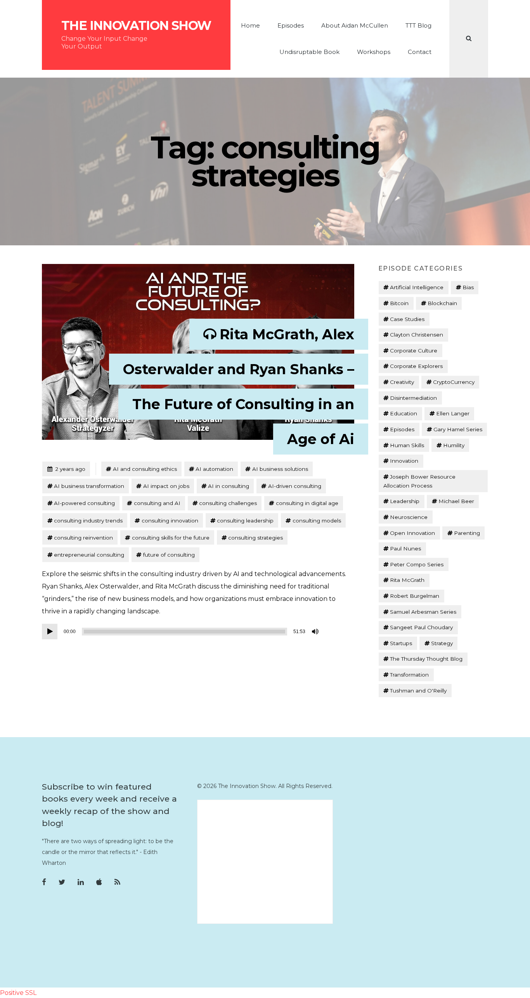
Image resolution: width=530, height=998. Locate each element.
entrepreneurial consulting (89, 555)
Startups (401, 643)
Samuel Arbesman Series (423, 612)
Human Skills (407, 445)
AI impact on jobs (166, 486)
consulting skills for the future (171, 538)
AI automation (214, 469)
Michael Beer (456, 501)
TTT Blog (418, 25)
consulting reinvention (83, 538)
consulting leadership (245, 520)
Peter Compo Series (416, 564)
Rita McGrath (407, 580)
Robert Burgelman (414, 596)
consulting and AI (157, 503)
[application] (181, 631)
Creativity (402, 382)
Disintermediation (413, 398)
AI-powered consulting (84, 503)
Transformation (409, 675)
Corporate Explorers (416, 366)
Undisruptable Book (309, 52)
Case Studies (407, 319)
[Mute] (316, 631)
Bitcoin (399, 303)
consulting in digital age (307, 503)
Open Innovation (412, 533)
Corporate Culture (413, 350)
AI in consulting (228, 486)
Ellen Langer (452, 413)
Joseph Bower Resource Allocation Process (419, 481)
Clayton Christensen (416, 335)
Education (403, 413)
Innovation (404, 461)
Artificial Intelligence (416, 287)
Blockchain (442, 303)
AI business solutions (280, 469)
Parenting (467, 533)
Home (250, 25)
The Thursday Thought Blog (426, 659)
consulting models (317, 520)
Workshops (373, 52)
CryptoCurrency (454, 382)
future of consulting (169, 555)
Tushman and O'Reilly (418, 690)
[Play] (49, 631)
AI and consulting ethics (145, 469)
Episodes (290, 25)
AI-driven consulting (294, 486)
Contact (419, 52)
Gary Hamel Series (457, 429)
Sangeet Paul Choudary (421, 627)
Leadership (404, 501)
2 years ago (66, 468)
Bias (468, 287)
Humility (453, 445)
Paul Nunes (405, 548)
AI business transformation (89, 486)
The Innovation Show (136, 25)
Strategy (442, 643)
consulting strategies (255, 538)
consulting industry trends (88, 520)
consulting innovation (170, 520)
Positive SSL (18, 992)
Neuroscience (409, 517)
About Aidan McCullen (354, 25)
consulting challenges (228, 503)
